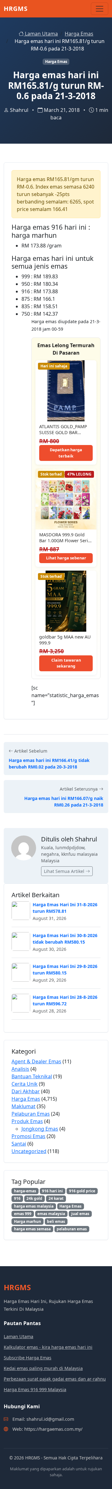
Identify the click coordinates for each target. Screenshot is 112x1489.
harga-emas (25, 1191)
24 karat (56, 1198)
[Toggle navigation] (99, 8)
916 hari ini (52, 1191)
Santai (19, 1143)
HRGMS (16, 8)
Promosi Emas (28, 1136)
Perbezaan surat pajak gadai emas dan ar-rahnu (55, 1379)
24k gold (34, 1198)
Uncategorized (29, 1151)
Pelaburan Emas (31, 1113)
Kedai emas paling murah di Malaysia (43, 1368)
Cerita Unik (25, 1083)
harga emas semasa (32, 1229)
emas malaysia (51, 1213)
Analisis (20, 1068)
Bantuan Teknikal (32, 1076)
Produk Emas (27, 1121)
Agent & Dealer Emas (36, 1061)
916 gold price (82, 1191)
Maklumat (23, 1106)
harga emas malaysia (34, 1206)
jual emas (80, 1213)
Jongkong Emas (39, 1128)
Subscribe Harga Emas (27, 1358)
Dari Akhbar (26, 1091)
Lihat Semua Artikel (65, 871)
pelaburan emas (72, 1229)
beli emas (56, 1221)
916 (17, 1198)
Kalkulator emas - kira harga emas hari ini (48, 1347)
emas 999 (22, 1213)
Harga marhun (27, 1221)
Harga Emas (79, 33)
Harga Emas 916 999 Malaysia (35, 1389)
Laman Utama (41, 33)
